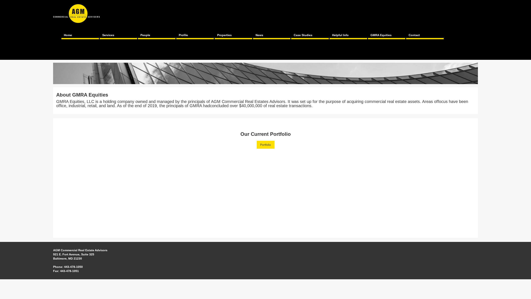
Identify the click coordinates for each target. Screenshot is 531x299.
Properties (224, 35)
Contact (414, 35)
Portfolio (265, 144)
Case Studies (303, 35)
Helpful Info (340, 35)
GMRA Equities (381, 35)
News (259, 35)
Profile (183, 35)
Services (108, 35)
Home (68, 35)
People (145, 35)
